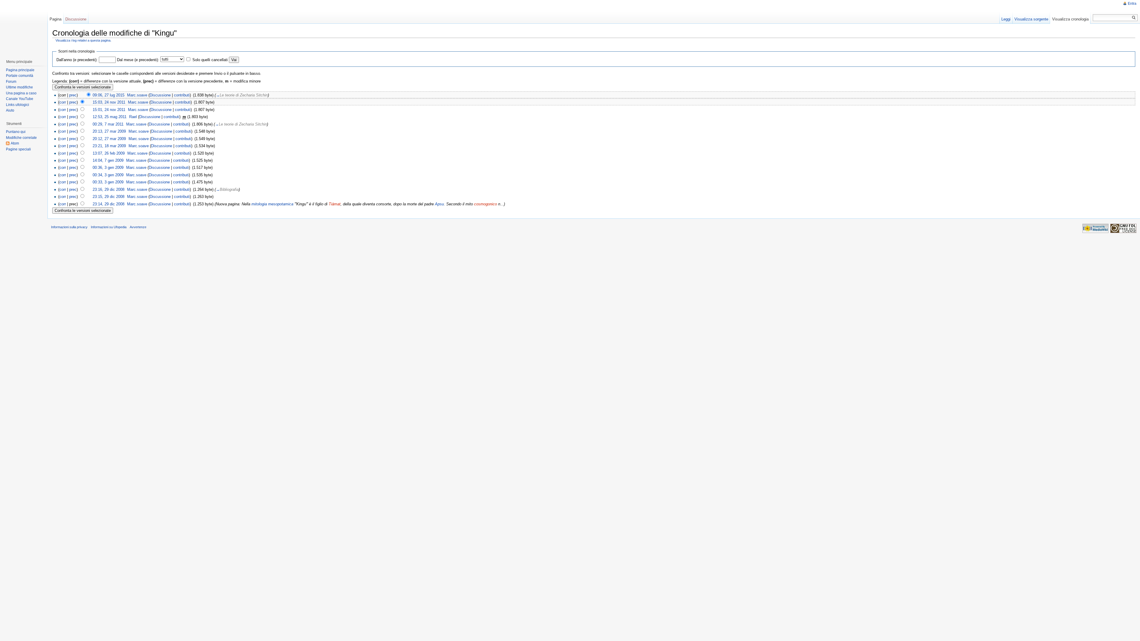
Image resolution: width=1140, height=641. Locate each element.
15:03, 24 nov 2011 (109, 102)
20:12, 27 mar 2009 (109, 139)
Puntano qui (16, 132)
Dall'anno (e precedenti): (77, 60)
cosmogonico (485, 204)
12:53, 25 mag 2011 (109, 117)
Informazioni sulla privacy (69, 227)
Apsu (439, 204)
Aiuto (10, 110)
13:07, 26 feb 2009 (109, 153)
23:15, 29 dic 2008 (108, 196)
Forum (11, 82)
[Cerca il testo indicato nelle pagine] (1133, 17)
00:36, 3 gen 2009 (108, 167)
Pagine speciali (18, 149)
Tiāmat (335, 204)
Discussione (160, 95)
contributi (182, 95)
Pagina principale (20, 70)
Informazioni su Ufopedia (108, 227)
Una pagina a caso (21, 93)
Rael (133, 117)
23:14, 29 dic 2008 (108, 204)
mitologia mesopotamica (272, 204)
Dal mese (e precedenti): (138, 60)
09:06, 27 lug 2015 (108, 95)
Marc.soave (137, 95)
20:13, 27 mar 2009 (109, 131)
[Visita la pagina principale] (23, 26)
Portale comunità (19, 76)
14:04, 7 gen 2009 (108, 160)
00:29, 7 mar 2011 (108, 124)
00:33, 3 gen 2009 (108, 182)
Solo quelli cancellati (210, 60)
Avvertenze (138, 227)
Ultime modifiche (19, 87)
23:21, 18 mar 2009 (109, 146)
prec (73, 95)
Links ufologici (17, 105)
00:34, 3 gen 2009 (108, 175)
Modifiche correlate (21, 138)
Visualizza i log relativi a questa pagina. (83, 40)
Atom (15, 143)
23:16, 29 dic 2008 (108, 189)
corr (62, 102)
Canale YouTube (19, 99)
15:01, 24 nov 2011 (109, 109)
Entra (1132, 3)
